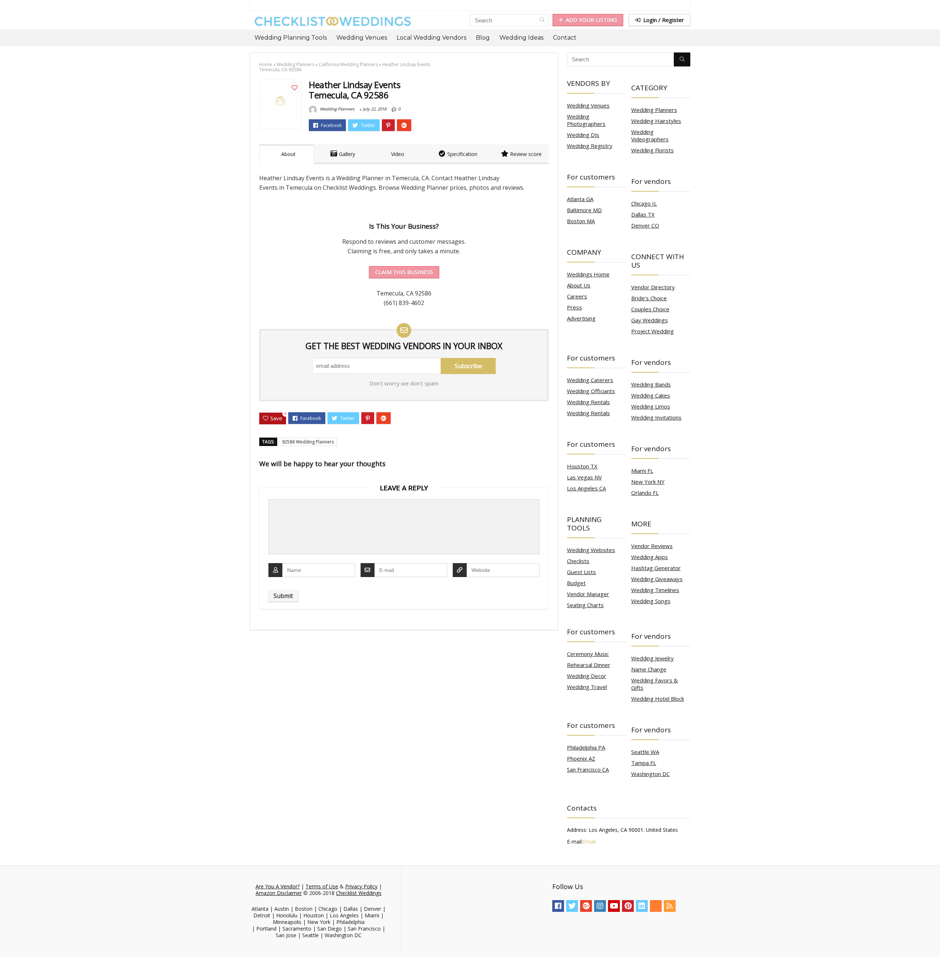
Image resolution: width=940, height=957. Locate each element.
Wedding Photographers (586, 120)
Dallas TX (643, 214)
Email (589, 841)
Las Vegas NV (584, 477)
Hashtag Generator (656, 568)
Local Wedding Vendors (431, 37)
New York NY (648, 481)
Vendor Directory (653, 287)
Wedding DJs (583, 134)
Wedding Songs (650, 601)
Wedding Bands (651, 384)
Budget (576, 583)
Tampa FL (643, 762)
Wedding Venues (361, 37)
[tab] (286, 154)
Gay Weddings (649, 320)
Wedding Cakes (650, 395)
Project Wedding (652, 331)
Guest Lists (581, 572)
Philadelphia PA (586, 747)
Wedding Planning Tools (290, 37)
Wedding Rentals (588, 402)
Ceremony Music (588, 653)
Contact (564, 37)
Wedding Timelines (655, 590)
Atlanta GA (580, 199)
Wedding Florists (652, 150)
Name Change (648, 669)
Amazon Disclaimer (279, 892)
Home (265, 64)
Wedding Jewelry (652, 658)
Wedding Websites (591, 550)
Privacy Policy (361, 886)
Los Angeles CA (586, 488)
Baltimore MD (584, 210)
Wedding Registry (589, 145)
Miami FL (642, 470)
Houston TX (582, 466)
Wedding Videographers (650, 135)
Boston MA (581, 221)
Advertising (581, 318)
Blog (483, 37)
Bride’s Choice (649, 298)
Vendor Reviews (652, 546)
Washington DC (650, 773)
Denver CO (645, 225)
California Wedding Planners (348, 64)
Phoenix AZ (581, 758)
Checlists (578, 561)
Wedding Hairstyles (656, 120)
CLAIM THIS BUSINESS (404, 272)
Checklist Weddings (359, 892)
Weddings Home (588, 274)
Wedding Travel (587, 686)
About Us (578, 285)
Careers (577, 296)
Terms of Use (322, 886)
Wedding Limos (650, 406)
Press (574, 307)
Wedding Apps (649, 557)
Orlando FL (645, 492)
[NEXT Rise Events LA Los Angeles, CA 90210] (932, 938)
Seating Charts (585, 605)
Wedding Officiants (591, 391)
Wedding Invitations (656, 417)
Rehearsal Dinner (588, 664)
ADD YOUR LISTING (591, 19)
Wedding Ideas (521, 37)
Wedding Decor (586, 675)
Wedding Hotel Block (657, 698)
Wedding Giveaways (657, 579)
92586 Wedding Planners (308, 442)
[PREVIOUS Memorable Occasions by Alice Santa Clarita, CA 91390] (7, 938)
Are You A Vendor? (278, 886)
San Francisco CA (588, 769)
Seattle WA (645, 751)
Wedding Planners (295, 64)
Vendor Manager (588, 594)
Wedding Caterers (590, 380)
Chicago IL (644, 203)
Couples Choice (650, 309)
